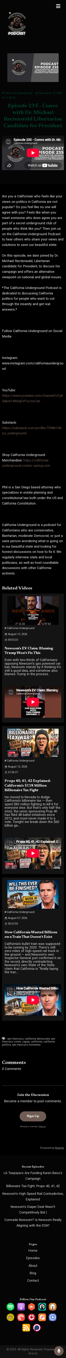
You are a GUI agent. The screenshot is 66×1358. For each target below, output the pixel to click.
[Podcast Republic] (52, 1320)
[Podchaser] (37, 1330)
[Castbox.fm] (31, 1309)
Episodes (33, 1258)
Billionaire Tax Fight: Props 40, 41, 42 (33, 1186)
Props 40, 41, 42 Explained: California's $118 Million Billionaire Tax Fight (28, 785)
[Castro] (42, 1309)
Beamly (33, 1353)
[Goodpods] (10, 1320)
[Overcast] (52, 1309)
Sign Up (33, 1116)
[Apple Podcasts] (21, 1309)
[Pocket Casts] (21, 1320)
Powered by (52, 1148)
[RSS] (26, 1330)
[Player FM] (31, 1320)
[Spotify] (10, 1309)
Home (32, 1250)
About (33, 1265)
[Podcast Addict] (42, 1320)
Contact (33, 1280)
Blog (33, 1273)
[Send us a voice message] (58, 1351)
